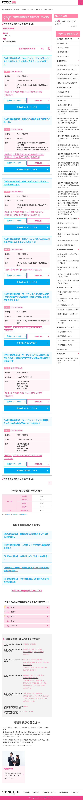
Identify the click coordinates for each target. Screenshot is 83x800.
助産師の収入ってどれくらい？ (68, 78)
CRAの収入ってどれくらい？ (67, 83)
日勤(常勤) (27, 649)
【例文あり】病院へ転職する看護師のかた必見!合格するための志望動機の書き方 (68, 212)
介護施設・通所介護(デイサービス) (35, 667)
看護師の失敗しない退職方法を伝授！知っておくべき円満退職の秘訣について (68, 147)
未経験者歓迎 (27, 685)
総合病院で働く (63, 43)
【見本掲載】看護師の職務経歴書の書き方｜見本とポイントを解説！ (68, 165)
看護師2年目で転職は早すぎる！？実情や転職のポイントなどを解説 (68, 129)
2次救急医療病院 (37, 659)
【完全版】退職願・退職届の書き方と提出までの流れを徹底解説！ (69, 138)
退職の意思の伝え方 (65, 105)
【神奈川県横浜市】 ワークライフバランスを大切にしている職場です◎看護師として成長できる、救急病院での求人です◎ (26, 297)
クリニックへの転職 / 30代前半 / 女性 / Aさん (69, 282)
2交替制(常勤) (28, 652)
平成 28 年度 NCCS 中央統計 (17, 514)
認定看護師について (65, 332)
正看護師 (26, 644)
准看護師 (33, 644)
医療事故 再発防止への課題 (68, 310)
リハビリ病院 (27, 665)
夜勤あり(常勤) (37, 649)
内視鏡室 (32, 698)
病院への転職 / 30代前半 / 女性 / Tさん (68, 255)
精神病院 (46, 662)
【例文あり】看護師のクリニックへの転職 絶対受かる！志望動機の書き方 (68, 156)
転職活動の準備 (63, 92)
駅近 (45, 683)
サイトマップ (75, 792)
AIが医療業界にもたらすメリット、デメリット (68, 300)
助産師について (63, 349)
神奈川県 (38, 9)
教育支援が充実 (37, 683)
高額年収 (26, 675)
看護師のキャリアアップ (66, 223)
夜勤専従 (26, 654)
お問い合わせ (63, 792)
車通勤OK (40, 675)
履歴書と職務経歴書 (65, 96)
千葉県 (25, 711)
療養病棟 (39, 693)
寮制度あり (40, 680)
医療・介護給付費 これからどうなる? (68, 293)
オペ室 (25, 698)
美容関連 (26, 701)
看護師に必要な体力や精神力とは (68, 229)
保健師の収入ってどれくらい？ (68, 74)
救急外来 (46, 696)
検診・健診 (43, 698)
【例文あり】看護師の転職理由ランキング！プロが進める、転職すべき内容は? (68, 185)
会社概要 (26, 792)
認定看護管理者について (66, 341)
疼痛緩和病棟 (27, 696)
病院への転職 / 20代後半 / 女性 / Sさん (68, 262)
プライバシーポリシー (49, 792)
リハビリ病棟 (37, 696)
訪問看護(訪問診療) (30, 670)
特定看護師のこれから (65, 305)
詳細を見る (39, 101)
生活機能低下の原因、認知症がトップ (68, 322)
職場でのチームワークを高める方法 (68, 235)
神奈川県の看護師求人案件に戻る (27, 590)
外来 (24, 693)
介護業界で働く (63, 56)
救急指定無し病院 (29, 662)
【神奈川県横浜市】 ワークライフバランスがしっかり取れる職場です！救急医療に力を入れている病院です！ (27, 61)
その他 (32, 701)
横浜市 (25, 706)
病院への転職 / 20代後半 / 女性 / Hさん (68, 268)
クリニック (26, 659)
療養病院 (39, 662)
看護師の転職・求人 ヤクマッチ (11, 9)
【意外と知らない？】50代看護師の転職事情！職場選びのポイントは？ (68, 111)
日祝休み (33, 675)
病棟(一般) (31, 693)
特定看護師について (65, 345)
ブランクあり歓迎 (39, 685)
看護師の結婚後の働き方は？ (68, 241)
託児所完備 (27, 688)
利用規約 (36, 792)
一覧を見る (73, 26)
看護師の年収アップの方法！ (67, 70)
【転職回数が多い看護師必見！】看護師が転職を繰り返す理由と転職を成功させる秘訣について (68, 175)
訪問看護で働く (63, 52)
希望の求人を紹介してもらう (27, 107)
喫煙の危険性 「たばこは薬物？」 (67, 315)
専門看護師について (65, 336)
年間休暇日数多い (29, 680)
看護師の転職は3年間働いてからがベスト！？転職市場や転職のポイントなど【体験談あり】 (69, 203)
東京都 (31, 711)
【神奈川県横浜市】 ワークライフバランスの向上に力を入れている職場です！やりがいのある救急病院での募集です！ (27, 358)
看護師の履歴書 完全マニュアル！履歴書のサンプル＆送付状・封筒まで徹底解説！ (68, 120)
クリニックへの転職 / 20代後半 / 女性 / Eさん (68, 275)
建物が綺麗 (27, 683)
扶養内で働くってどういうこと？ (68, 65)
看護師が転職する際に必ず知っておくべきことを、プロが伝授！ (69, 360)
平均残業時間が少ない (30, 678)
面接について (62, 101)
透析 (37, 698)
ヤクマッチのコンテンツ (68, 34)
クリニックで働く (63, 48)
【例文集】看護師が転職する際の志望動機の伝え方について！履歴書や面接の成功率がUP (68, 194)
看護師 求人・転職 (27, 9)
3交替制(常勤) (39, 652)
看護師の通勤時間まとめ (66, 245)
